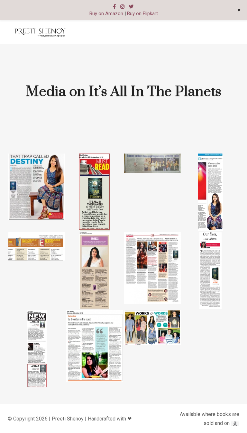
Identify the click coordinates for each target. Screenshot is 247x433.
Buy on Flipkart (142, 13)
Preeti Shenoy (68, 419)
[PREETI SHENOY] (40, 32)
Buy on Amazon (106, 13)
